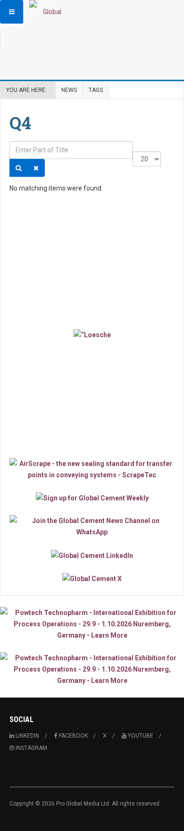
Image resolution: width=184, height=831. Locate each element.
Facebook (73, 735)
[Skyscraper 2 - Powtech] (92, 669)
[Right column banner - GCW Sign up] (92, 498)
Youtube (139, 735)
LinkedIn (26, 735)
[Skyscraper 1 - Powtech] (92, 624)
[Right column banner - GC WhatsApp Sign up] (92, 526)
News (69, 90)
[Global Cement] (48, 12)
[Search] (18, 168)
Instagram (30, 748)
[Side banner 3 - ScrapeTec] (92, 469)
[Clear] (36, 168)
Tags (96, 90)
